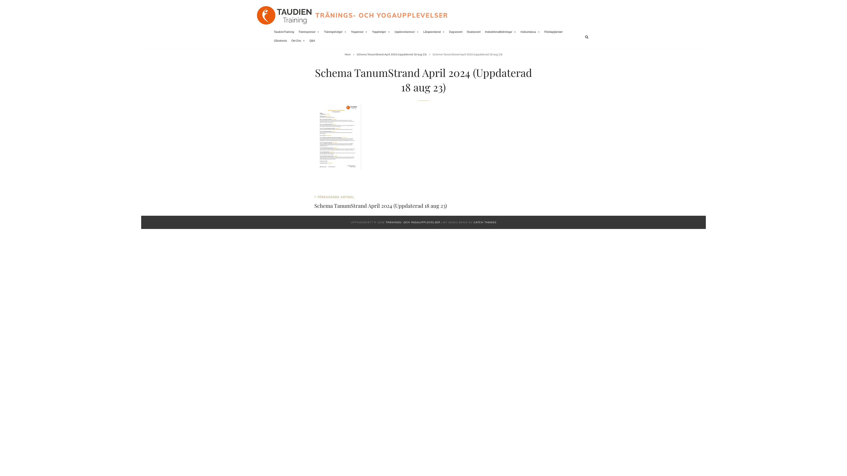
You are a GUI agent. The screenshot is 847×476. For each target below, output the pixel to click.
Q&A (312, 40)
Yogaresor (357, 31)
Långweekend (432, 31)
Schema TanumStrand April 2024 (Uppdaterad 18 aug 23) (392, 54)
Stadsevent (473, 31)
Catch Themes (485, 222)
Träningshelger (333, 31)
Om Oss (296, 40)
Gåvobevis (280, 40)
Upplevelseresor (405, 31)
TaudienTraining (284, 31)
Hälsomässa (528, 31)
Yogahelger (379, 31)
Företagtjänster (553, 31)
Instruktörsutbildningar (498, 31)
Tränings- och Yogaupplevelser (381, 15)
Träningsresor (307, 31)
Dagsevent (455, 31)
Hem (348, 54)
